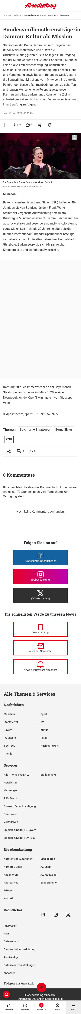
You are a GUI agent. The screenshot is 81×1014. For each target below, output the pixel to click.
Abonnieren (11, 874)
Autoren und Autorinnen (18, 858)
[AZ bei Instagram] (55, 915)
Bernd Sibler (42, 202)
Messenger (10, 790)
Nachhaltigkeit (49, 745)
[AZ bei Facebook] (42, 915)
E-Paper (8, 890)
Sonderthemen (49, 882)
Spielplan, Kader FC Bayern (20, 829)
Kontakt (8, 898)
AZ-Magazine (48, 874)
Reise (43, 737)
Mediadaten (47, 858)
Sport (43, 714)
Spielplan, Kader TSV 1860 (19, 837)
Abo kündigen (12, 957)
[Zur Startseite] (40, 8)
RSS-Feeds (10, 798)
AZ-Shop (45, 866)
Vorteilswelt (11, 822)
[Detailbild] (74, 137)
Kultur (16, 15)
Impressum (10, 925)
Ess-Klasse (10, 814)
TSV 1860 (9, 745)
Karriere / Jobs (13, 866)
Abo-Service (11, 882)
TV (42, 722)
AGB (6, 933)
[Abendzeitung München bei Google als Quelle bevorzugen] (49, 124)
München (9, 714)
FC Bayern (10, 737)
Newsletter (10, 782)
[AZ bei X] (68, 915)
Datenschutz (11, 941)
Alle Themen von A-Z (16, 774)
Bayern (8, 729)
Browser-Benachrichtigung (20, 806)
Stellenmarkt (48, 774)
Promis (8, 753)
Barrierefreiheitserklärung (19, 949)
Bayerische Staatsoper (35, 429)
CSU (54, 202)
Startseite (7, 15)
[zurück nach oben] (41, 988)
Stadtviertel (11, 722)
